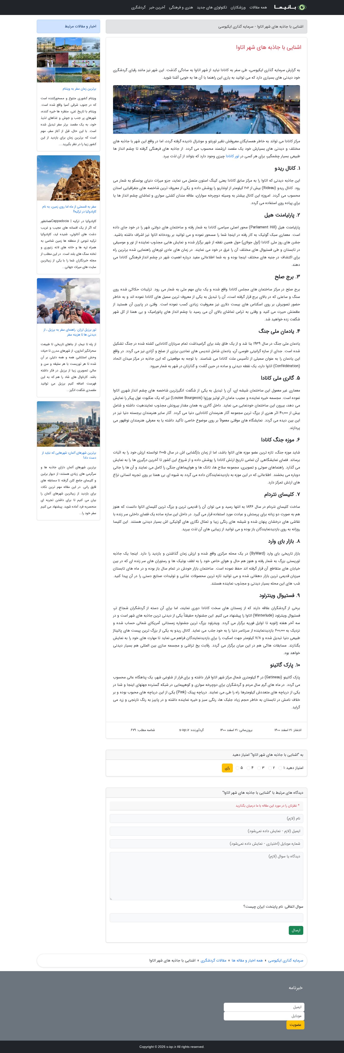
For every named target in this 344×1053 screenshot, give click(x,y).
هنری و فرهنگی (181, 7)
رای (227, 768)
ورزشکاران (238, 7)
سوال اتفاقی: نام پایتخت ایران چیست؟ (273, 907)
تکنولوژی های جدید (212, 7)
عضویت (295, 1025)
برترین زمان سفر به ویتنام (79, 88)
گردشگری (138, 7)
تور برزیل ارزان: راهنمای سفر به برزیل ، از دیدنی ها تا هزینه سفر (70, 332)
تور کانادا (232, 156)
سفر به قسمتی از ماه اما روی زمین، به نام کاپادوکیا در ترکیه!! (69, 209)
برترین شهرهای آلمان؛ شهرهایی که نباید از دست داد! (69, 455)
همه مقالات (258, 7)
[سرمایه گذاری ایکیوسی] (290, 7)
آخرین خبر (157, 7)
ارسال (296, 930)
